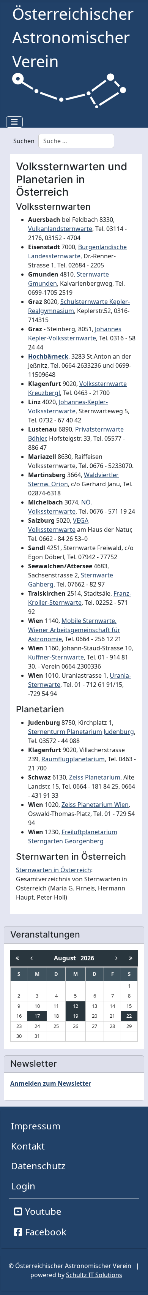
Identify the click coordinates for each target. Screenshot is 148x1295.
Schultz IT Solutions (94, 1275)
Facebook (45, 1231)
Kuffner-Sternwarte (56, 657)
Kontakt (28, 1146)
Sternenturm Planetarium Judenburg (81, 731)
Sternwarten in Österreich (53, 870)
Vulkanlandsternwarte (60, 229)
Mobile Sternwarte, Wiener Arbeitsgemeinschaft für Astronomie (74, 630)
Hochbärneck (48, 356)
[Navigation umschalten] (14, 122)
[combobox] (76, 141)
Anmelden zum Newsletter (50, 1083)
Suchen (24, 141)
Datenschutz (38, 1165)
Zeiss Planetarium (94, 777)
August (67, 958)
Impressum (35, 1125)
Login (23, 1186)
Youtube (43, 1211)
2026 (87, 958)
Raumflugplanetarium (73, 759)
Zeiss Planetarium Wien (95, 804)
